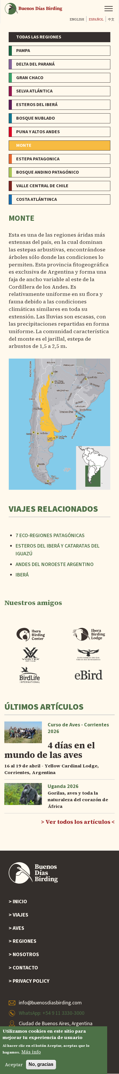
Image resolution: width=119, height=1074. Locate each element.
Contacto (25, 967)
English (77, 19)
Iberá (22, 574)
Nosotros (26, 954)
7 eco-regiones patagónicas (50, 535)
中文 (111, 19)
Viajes (20, 915)
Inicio (20, 901)
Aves (18, 928)
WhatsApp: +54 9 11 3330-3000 (51, 1013)
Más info (31, 1052)
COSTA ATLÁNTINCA (36, 199)
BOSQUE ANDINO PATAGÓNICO (47, 172)
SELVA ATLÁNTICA (34, 91)
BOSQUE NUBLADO (35, 118)
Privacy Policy (31, 981)
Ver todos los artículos (77, 822)
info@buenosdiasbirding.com (50, 1002)
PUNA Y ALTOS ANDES (38, 132)
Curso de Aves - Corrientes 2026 (78, 728)
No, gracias (41, 1064)
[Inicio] (33, 8)
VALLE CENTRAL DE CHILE (42, 186)
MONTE (23, 145)
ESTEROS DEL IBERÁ (36, 104)
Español (96, 19)
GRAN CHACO (29, 78)
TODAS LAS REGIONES (38, 37)
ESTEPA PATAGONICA (38, 159)
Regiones (24, 941)
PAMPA (23, 50)
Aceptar (14, 1064)
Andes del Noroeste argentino (55, 564)
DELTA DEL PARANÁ (35, 64)
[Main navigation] (108, 8)
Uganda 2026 (63, 786)
